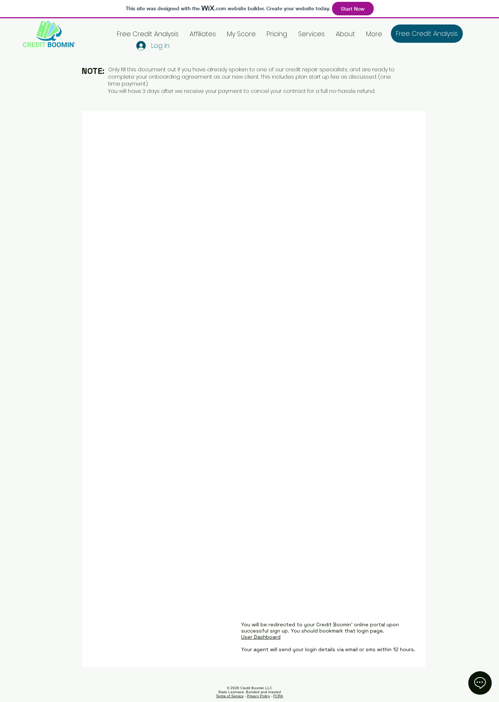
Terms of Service (230, 696)
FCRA (278, 696)
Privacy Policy (258, 696)
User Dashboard (261, 637)
